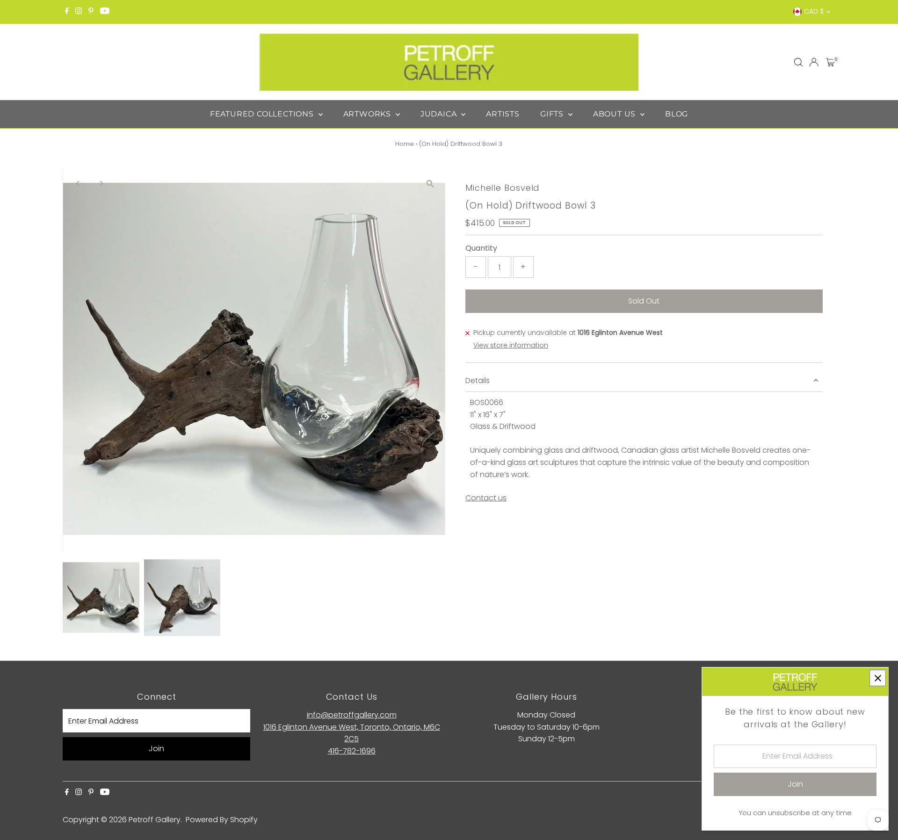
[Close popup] (877, 678)
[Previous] (77, 183)
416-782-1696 (352, 751)
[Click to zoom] (430, 184)
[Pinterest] (91, 11)
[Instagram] (78, 11)
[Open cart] (830, 62)
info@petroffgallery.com (352, 715)
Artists (503, 113)
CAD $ (814, 11)
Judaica (439, 113)
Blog (676, 113)
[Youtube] (105, 11)
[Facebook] (67, 11)
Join (156, 748)
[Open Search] (798, 62)
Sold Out (643, 301)
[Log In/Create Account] (814, 62)
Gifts (553, 113)
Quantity (481, 248)
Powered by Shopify (222, 819)
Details (477, 380)
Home (404, 143)
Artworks (368, 113)
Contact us (486, 498)
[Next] (100, 183)
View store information (510, 345)
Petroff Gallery (155, 819)
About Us (615, 113)
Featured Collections (263, 113)
